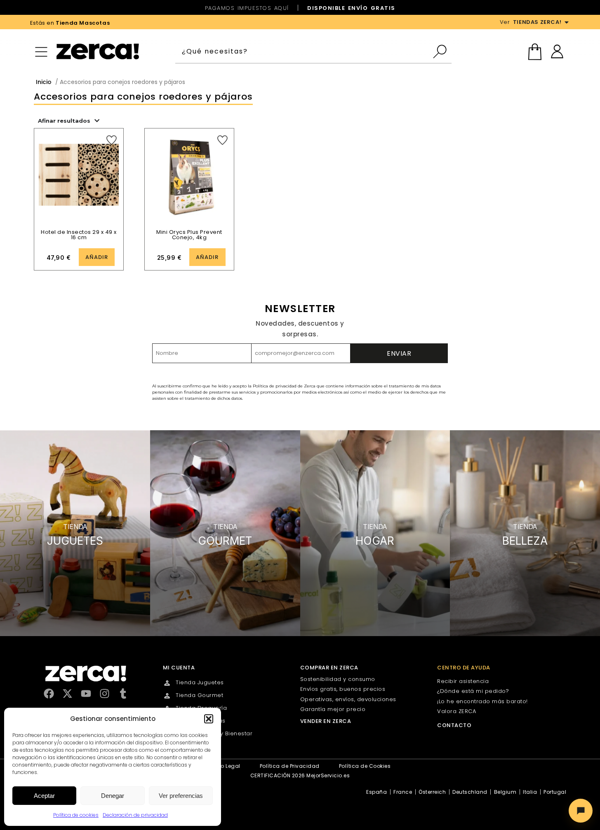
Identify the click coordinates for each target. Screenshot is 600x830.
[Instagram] (104, 693)
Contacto (454, 725)
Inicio (44, 82)
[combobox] (303, 51)
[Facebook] (49, 693)
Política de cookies (76, 814)
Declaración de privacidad (135, 814)
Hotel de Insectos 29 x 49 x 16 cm (79, 234)
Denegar (112, 795)
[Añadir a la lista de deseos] (111, 140)
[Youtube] (86, 693)
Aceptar (44, 795)
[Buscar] (442, 51)
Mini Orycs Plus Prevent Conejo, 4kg (189, 234)
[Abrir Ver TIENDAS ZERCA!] (566, 22)
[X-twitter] (67, 693)
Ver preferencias (181, 795)
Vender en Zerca (325, 721)
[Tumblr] (123, 693)
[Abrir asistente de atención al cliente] (581, 811)
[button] (209, 719)
